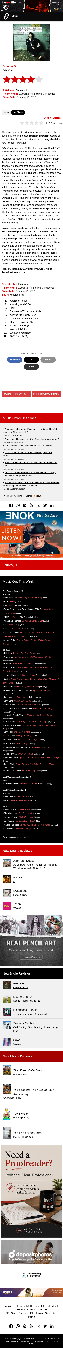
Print (31, 366)
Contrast (17, 1044)
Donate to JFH (26, 1313)
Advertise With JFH (37, 1309)
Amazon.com (17, 295)
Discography (22, 90)
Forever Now (20, 894)
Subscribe (50, 1313)
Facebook (15, 359)
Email (48, 359)
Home (31, 1316)
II (14, 881)
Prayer (39, 1313)
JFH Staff (20, 1309)
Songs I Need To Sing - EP (27, 1000)
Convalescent (20, 987)
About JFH (11, 1306)
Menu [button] (14, 16)
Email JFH (39, 1306)
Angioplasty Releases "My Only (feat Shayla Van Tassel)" (32, 439)
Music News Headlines (19, 418)
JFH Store (11, 1313)
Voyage (17, 908)
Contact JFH (25, 1306)
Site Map (51, 1306)
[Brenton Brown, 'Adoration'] (31, 42)
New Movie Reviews (17, 1056)
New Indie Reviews (17, 973)
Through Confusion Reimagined (30, 1014)
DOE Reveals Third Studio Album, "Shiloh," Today (28, 446)
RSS (39, 496)
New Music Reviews (17, 850)
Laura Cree (43, 269)
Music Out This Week (18, 581)
